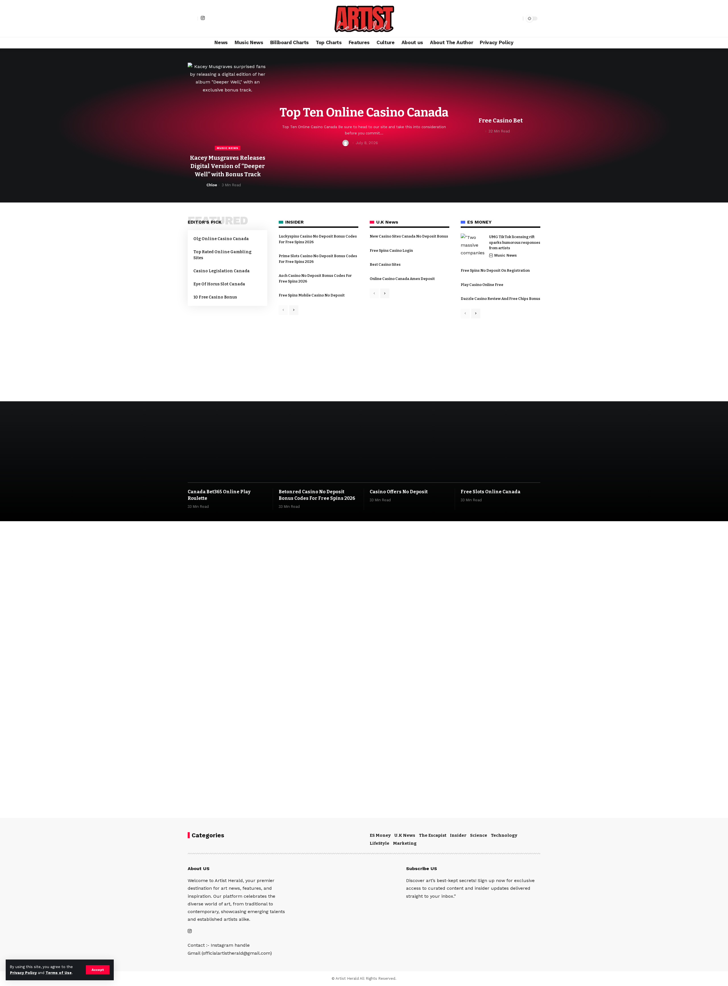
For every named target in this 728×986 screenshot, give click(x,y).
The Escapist (432, 835)
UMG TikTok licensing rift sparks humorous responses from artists (514, 242)
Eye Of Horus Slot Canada (219, 284)
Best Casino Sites (385, 264)
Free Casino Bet (501, 120)
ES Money (380, 835)
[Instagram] (202, 18)
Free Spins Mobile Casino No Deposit (312, 295)
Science (478, 835)
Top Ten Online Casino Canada (364, 112)
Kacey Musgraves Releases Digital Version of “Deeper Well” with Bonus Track (227, 166)
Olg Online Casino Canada (221, 238)
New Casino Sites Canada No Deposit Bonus (409, 236)
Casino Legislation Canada (221, 271)
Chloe (211, 185)
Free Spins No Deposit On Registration (495, 270)
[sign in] (193, 18)
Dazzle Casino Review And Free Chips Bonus (500, 298)
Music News (227, 148)
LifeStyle (379, 843)
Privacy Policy (23, 973)
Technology (504, 835)
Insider (458, 835)
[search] (517, 18)
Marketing (405, 843)
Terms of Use (59, 973)
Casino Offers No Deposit (399, 491)
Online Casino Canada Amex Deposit (402, 279)
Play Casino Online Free (482, 285)
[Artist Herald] (364, 18)
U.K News (404, 835)
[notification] (509, 18)
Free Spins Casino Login (391, 250)
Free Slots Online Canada (490, 491)
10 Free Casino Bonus (215, 297)
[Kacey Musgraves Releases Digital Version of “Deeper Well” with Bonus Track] (227, 106)
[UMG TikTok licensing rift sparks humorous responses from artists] (473, 246)
